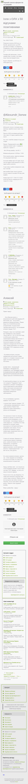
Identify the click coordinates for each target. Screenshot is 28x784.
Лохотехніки (8, 720)
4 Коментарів (19, 124)
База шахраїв (8, 724)
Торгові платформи (10, 573)
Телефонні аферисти (10, 562)
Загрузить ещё (14, 537)
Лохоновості (8, 722)
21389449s (8, 120)
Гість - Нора (11, 215)
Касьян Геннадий (8, 621)
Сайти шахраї (9, 557)
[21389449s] (5, 257)
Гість (6, 34)
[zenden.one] (5, 97)
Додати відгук (14, 543)
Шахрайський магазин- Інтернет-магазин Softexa (14, 631)
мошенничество (12, 85)
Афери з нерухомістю (11, 569)
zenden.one (11, 96)
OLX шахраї (8, 560)
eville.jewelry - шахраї (9, 611)
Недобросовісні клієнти (11, 575)
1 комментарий (20, 37)
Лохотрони (7, 717)
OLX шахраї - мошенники (11, 31)
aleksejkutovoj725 (9, 305)
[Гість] (5, 217)
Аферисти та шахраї (8, 32)
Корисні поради (9, 726)
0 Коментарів (19, 308)
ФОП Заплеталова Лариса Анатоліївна (11, 641)
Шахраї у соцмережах (11, 564)
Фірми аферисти (9, 566)
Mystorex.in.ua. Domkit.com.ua (12, 662)
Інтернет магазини (10, 571)
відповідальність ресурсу (17, 595)
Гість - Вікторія (12, 279)
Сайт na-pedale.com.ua (10, 604)
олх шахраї (10, 83)
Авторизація (21, 93)
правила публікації (20, 762)
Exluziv (16, 781)
